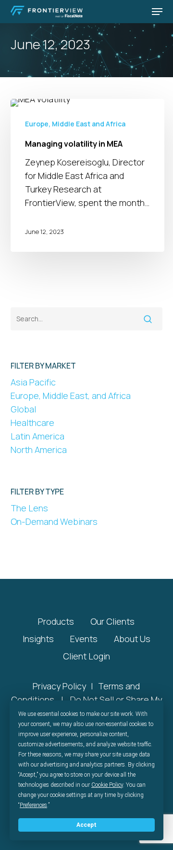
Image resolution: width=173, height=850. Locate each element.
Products (56, 621)
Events (84, 638)
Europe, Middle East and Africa (75, 123)
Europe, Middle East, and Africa (71, 395)
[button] (157, 11)
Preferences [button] (33, 805)
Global (23, 409)
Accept (86, 825)
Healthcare (32, 422)
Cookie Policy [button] (107, 784)
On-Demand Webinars (54, 521)
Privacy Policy (59, 686)
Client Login (86, 656)
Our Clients (112, 621)
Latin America (37, 436)
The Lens (29, 508)
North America (39, 449)
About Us (132, 638)
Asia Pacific (33, 382)
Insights (38, 638)
